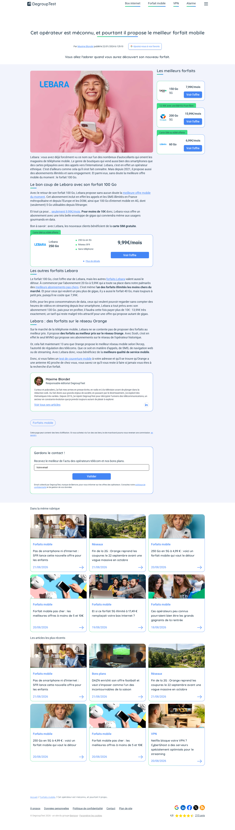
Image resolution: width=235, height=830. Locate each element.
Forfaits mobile (43, 423)
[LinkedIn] (183, 807)
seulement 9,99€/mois (65, 211)
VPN (176, 3)
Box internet (132, 3)
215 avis (200, 815)
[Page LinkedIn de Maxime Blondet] (146, 404)
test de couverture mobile (75, 358)
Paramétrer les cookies (90, 815)
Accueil (33, 797)
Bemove (74, 815)
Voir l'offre (193, 94)
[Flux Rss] (202, 807)
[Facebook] (189, 807)
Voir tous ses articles (47, 404)
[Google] (176, 807)
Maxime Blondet (86, 46)
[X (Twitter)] (195, 807)
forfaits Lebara (115, 279)
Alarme (191, 3)
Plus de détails (93, 261)
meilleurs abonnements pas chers (56, 287)
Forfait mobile (157, 3)
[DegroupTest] (41, 3)
